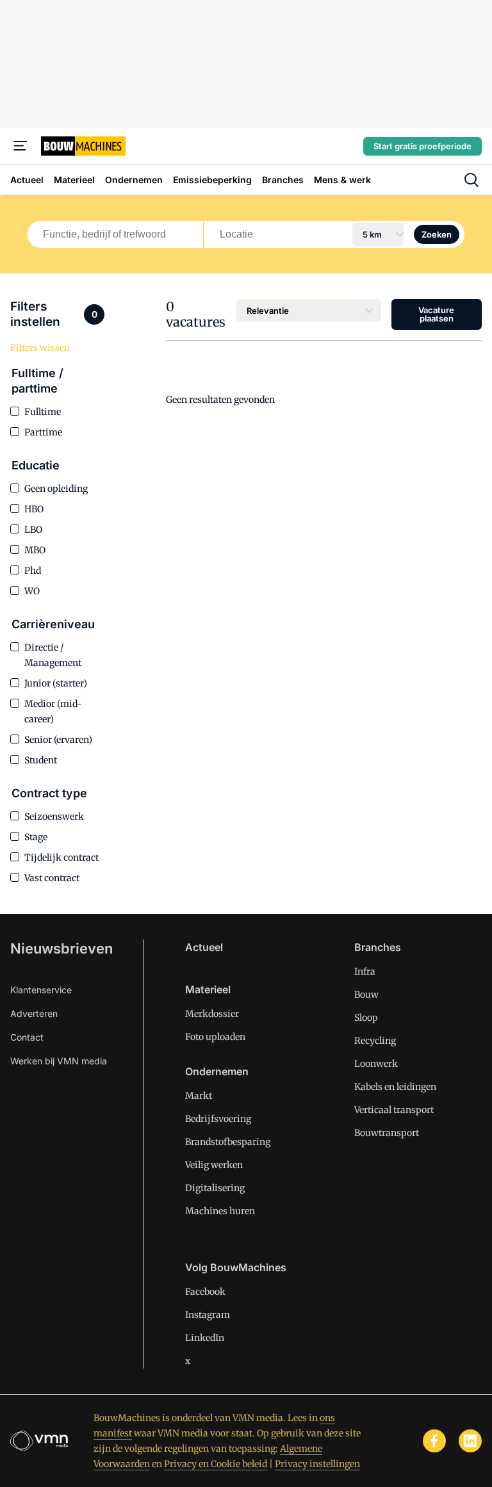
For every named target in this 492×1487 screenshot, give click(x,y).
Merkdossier (212, 1014)
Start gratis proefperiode (422, 146)
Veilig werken (214, 1165)
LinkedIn (204, 1338)
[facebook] (434, 1440)
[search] (471, 180)
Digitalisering (215, 1188)
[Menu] (20, 146)
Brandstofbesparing (227, 1142)
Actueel (204, 947)
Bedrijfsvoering (218, 1119)
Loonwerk (376, 1063)
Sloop (366, 1017)
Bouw (366, 994)
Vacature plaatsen (436, 314)
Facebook (205, 1291)
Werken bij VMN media (58, 1060)
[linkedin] (470, 1440)
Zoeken (437, 234)
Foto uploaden (215, 1037)
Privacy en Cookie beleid (215, 1464)
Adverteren (34, 1013)
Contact (27, 1037)
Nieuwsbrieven (61, 948)
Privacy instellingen (317, 1464)
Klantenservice (41, 989)
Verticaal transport (394, 1110)
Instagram (207, 1314)
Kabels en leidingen (395, 1087)
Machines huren (220, 1211)
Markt (198, 1095)
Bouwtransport (386, 1133)
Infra (364, 971)
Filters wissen (40, 347)
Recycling (375, 1040)
